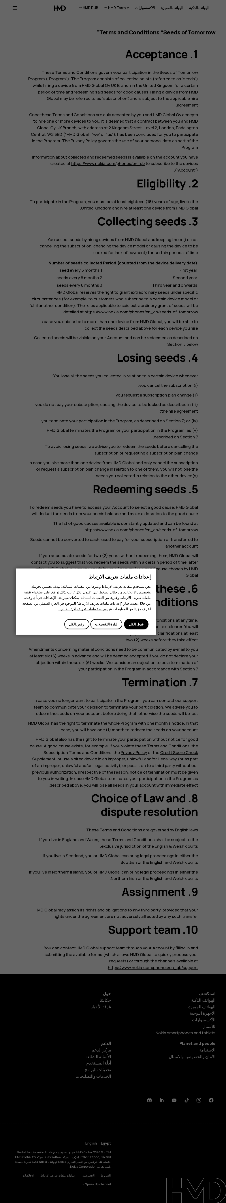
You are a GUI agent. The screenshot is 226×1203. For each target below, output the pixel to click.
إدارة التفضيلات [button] (106, 624)
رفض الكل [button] (76, 624)
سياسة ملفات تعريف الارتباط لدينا (82, 608)
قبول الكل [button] (136, 624)
